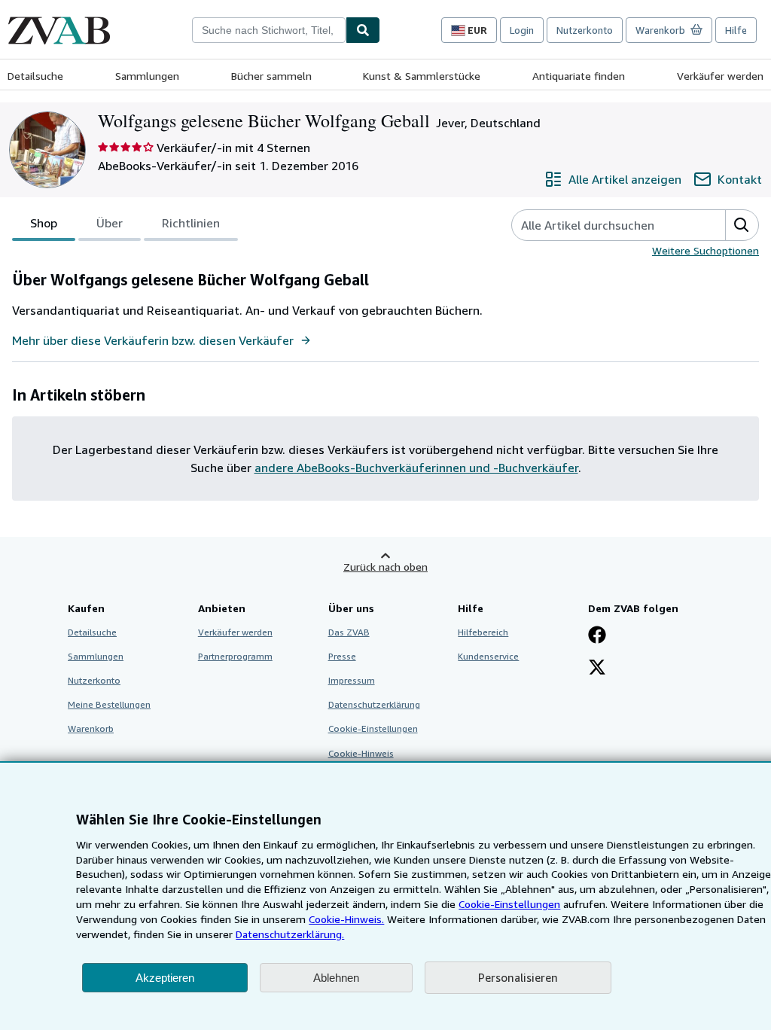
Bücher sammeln (271, 75)
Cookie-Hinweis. (346, 919)
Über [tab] (109, 222)
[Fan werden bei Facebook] (597, 636)
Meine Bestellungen (109, 704)
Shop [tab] (43, 222)
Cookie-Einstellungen (509, 903)
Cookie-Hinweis (361, 753)
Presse (342, 656)
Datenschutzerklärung (374, 704)
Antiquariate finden (578, 75)
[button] (741, 225)
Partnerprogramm (235, 656)
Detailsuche (35, 75)
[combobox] (269, 30)
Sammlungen (147, 75)
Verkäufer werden (720, 75)
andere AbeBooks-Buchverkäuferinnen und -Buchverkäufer (416, 467)
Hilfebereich (483, 632)
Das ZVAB (349, 632)
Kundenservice (488, 656)
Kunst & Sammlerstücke (421, 75)
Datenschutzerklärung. (290, 934)
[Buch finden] (362, 30)
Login (522, 30)
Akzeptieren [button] (165, 977)
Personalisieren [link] (518, 977)
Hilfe (736, 30)
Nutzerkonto (584, 30)
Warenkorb (91, 728)
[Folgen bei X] (597, 668)
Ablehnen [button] (336, 977)
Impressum (351, 680)
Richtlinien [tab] (191, 222)
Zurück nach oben (385, 566)
